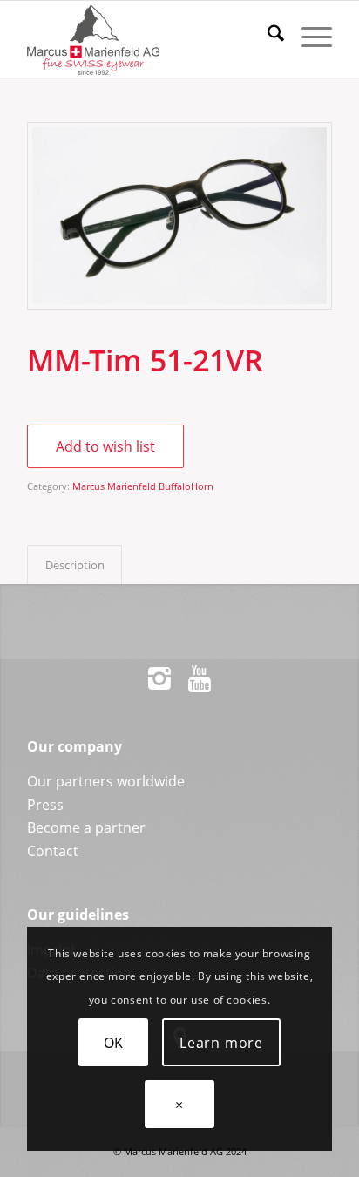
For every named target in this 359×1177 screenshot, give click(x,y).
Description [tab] (75, 565)
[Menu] (308, 36)
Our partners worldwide (106, 781)
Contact (52, 851)
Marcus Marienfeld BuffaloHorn (142, 486)
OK (114, 1042)
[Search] (267, 36)
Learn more (221, 1042)
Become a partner (86, 827)
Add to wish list (105, 446)
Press (45, 804)
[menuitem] (267, 36)
